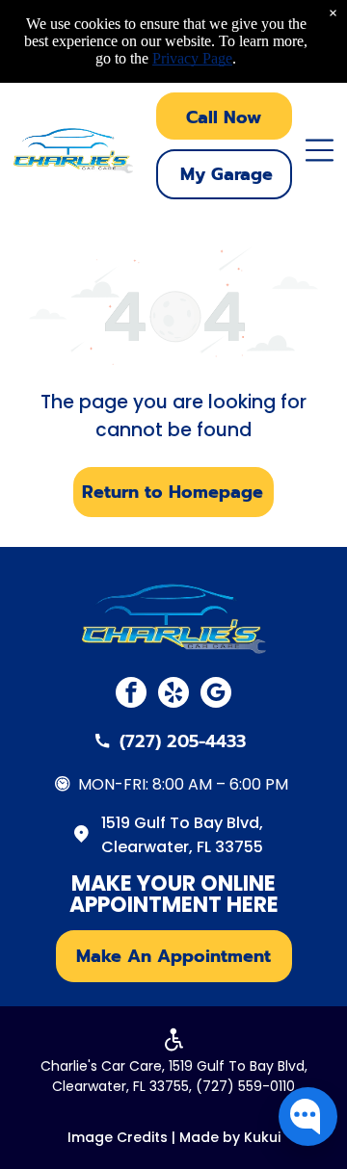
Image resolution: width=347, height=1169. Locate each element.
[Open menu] (320, 150)
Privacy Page (192, 58)
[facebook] (131, 695)
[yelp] (173, 695)
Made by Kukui (229, 1137)
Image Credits (117, 1137)
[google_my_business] (215, 695)
